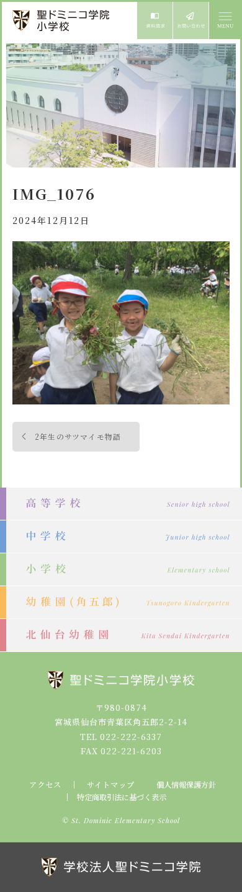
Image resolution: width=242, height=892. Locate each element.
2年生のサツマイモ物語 (78, 436)
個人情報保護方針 (186, 784)
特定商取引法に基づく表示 (121, 797)
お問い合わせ (190, 20)
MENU (224, 20)
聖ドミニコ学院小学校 (62, 20)
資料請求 (155, 20)
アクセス (45, 784)
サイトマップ (111, 784)
